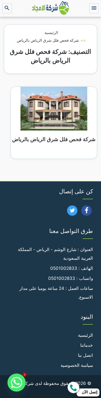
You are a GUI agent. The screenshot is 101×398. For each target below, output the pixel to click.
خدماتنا (86, 345)
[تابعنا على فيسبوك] (86, 212)
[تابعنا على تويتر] (72, 212)
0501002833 (63, 268)
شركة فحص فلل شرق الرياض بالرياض (54, 139)
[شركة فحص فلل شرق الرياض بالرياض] (53, 108)
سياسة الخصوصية (77, 365)
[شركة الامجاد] (50, 8)
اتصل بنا (85, 355)
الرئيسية (51, 32)
